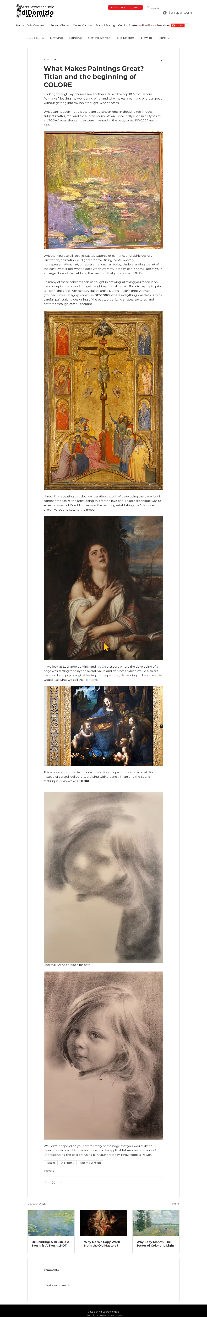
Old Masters (126, 38)
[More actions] (161, 60)
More (162, 38)
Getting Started (99, 38)
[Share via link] (69, 1182)
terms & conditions (115, 1315)
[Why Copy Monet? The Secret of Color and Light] (156, 1223)
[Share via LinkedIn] (61, 1182)
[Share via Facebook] (45, 1182)
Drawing (56, 38)
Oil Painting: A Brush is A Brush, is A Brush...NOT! (50, 1243)
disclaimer (88, 1315)
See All (176, 1203)
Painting (75, 38)
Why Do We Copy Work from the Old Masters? (102, 1243)
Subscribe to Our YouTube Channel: (153, 25)
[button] (82, 25)
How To (146, 38)
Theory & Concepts (90, 1162)
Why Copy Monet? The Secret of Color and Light (155, 1243)
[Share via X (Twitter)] (53, 1182)
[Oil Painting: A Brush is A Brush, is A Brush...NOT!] (51, 1223)
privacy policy (100, 1315)
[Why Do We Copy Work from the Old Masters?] (103, 1223)
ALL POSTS (35, 38)
